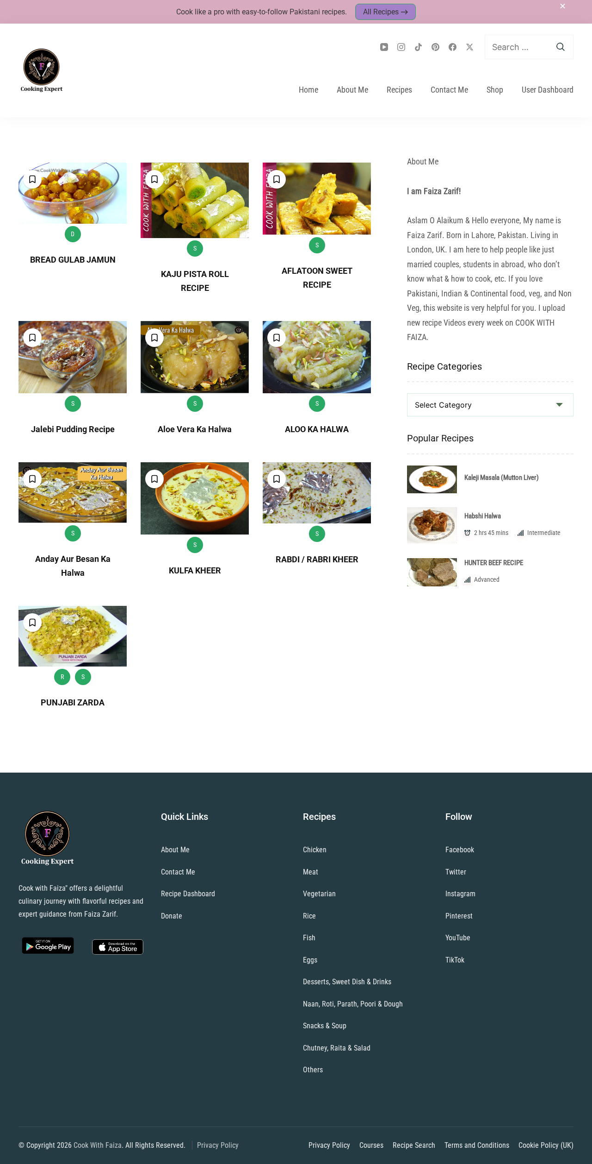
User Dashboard (548, 89)
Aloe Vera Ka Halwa (195, 429)
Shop (495, 89)
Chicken (315, 849)
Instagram (460, 893)
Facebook (459, 849)
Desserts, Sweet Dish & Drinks (347, 981)
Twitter (455, 872)
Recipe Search (414, 1145)
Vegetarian (319, 893)
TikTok (454, 960)
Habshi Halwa (482, 516)
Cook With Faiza (98, 1145)
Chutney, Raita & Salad (336, 1048)
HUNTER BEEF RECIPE (493, 563)
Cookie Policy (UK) (546, 1145)
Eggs (310, 960)
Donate (171, 916)
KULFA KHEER (195, 570)
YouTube (457, 937)
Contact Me (449, 89)
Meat (310, 872)
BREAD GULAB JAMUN (73, 259)
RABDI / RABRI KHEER (317, 559)
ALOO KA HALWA (317, 429)
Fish (309, 937)
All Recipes (381, 11)
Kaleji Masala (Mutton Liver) (501, 477)
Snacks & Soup (324, 1025)
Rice (309, 916)
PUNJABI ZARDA (73, 702)
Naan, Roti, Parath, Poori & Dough (353, 1004)
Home (308, 89)
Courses (371, 1145)
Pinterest (459, 916)
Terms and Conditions (476, 1145)
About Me (352, 89)
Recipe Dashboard (188, 893)
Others (313, 1069)
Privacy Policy (218, 1145)
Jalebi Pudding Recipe (73, 429)
